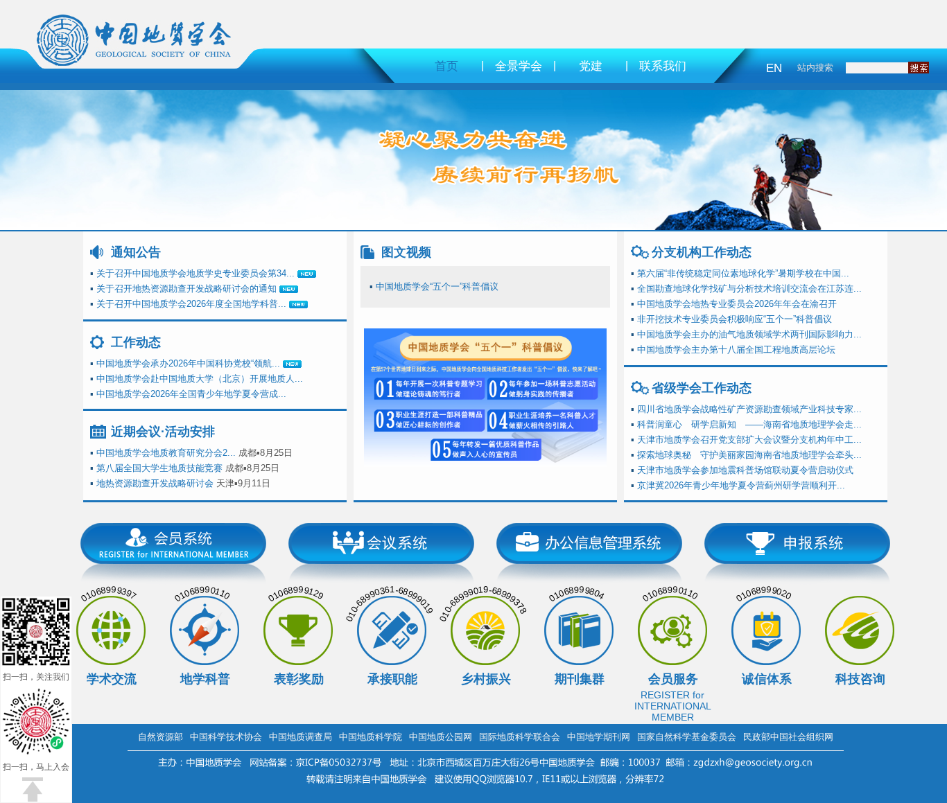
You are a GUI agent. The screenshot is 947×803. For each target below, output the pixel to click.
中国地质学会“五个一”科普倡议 (437, 286)
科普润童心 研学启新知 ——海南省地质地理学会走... (749, 424)
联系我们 (662, 66)
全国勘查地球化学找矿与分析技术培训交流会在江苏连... (749, 288)
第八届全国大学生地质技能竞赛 (159, 468)
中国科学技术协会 (226, 737)
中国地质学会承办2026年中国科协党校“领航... (188, 363)
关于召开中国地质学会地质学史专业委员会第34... (195, 273)
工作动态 (136, 342)
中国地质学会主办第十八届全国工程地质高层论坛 (736, 349)
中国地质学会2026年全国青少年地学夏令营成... (191, 394)
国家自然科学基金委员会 (686, 737)
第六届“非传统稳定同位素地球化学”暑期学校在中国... (743, 273)
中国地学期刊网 (598, 737)
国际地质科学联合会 (519, 737)
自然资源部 (160, 737)
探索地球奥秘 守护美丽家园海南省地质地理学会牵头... (749, 455)
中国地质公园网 (440, 737)
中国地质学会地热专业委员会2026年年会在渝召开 (737, 304)
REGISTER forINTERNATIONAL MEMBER (672, 706)
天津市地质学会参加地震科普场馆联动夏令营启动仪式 (745, 470)
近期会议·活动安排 (163, 432)
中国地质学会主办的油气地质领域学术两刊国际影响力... (749, 334)
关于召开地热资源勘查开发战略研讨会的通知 (186, 288)
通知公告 (136, 252)
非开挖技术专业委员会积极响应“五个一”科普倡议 (734, 319)
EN (774, 68)
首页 (446, 66)
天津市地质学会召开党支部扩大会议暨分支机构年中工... (749, 439)
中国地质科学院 (370, 737)
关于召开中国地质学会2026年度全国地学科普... (191, 304)
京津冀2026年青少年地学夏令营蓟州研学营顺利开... (741, 485)
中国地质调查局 (300, 737)
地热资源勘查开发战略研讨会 (155, 483)
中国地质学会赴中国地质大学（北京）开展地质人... (199, 378)
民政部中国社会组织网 (788, 737)
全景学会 (518, 66)
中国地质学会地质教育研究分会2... (166, 453)
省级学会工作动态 (701, 388)
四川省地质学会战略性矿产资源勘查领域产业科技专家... (749, 409)
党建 (590, 66)
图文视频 (406, 252)
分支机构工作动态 (701, 252)
